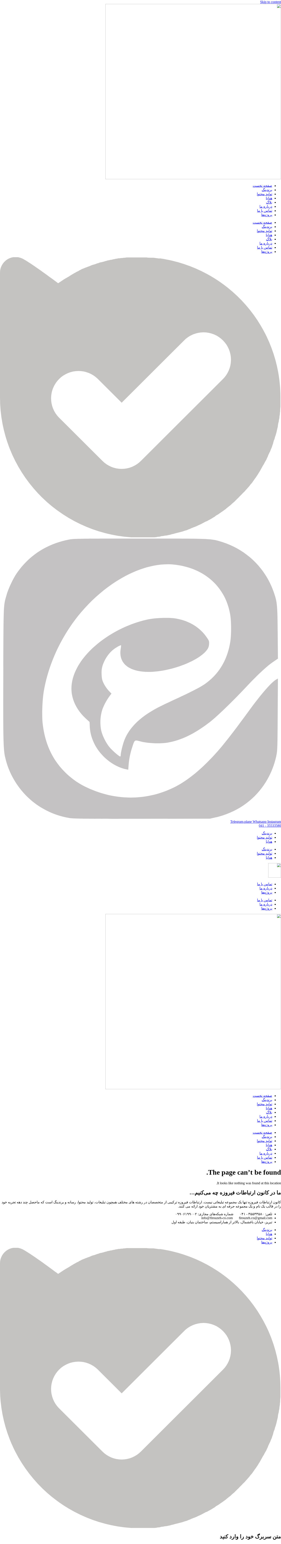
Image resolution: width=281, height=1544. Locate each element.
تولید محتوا (264, 194)
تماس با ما (264, 210)
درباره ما (265, 206)
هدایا (269, 198)
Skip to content (270, 2)
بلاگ (269, 202)
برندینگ (267, 190)
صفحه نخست (262, 186)
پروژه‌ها (266, 215)
